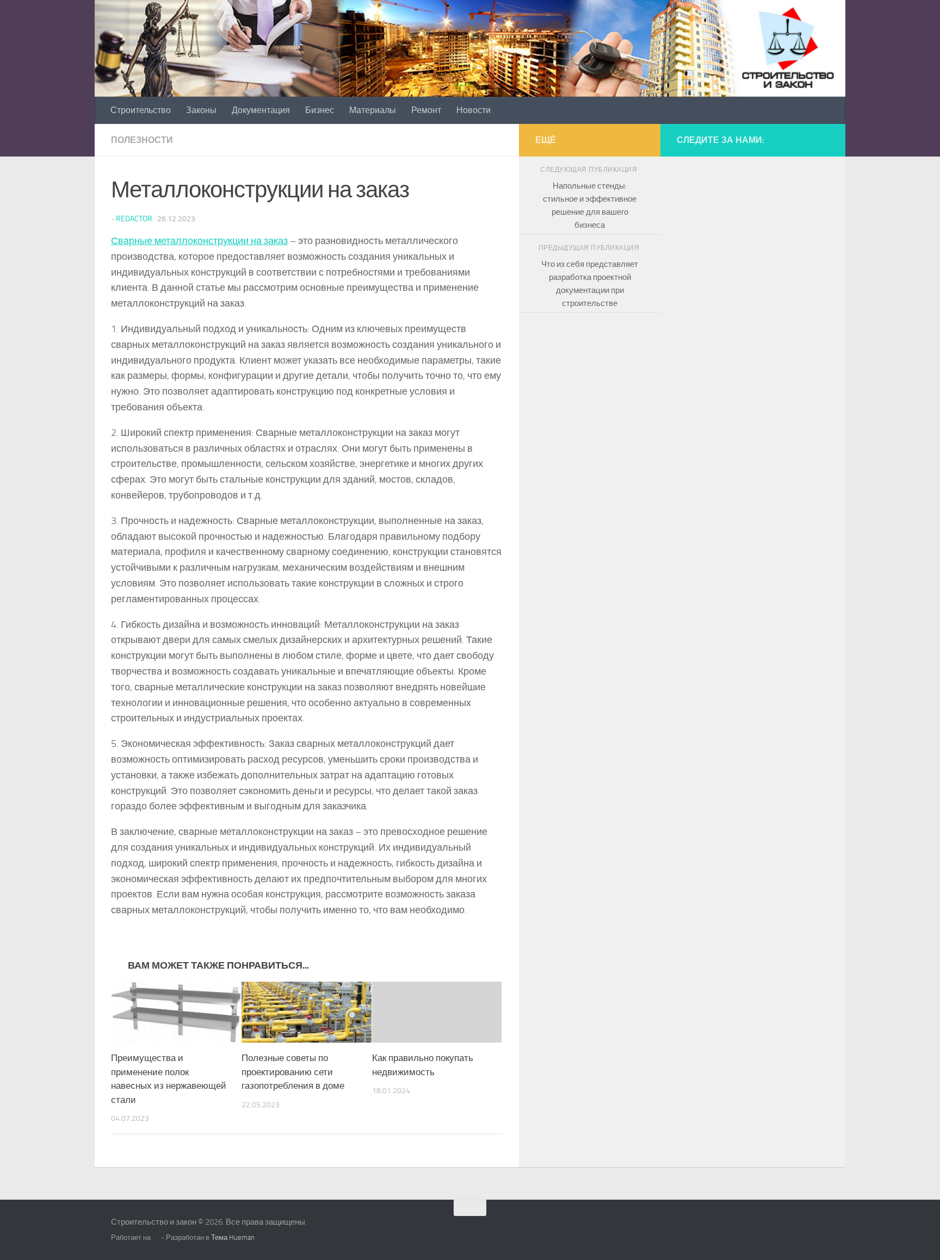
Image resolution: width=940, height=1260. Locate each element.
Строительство (140, 110)
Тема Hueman (233, 1237)
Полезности (142, 140)
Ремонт (426, 110)
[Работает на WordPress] (155, 1237)
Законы (201, 110)
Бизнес (319, 110)
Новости (473, 110)
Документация (261, 110)
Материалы (372, 110)
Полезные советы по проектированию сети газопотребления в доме (293, 1071)
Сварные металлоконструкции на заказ (199, 241)
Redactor (134, 218)
